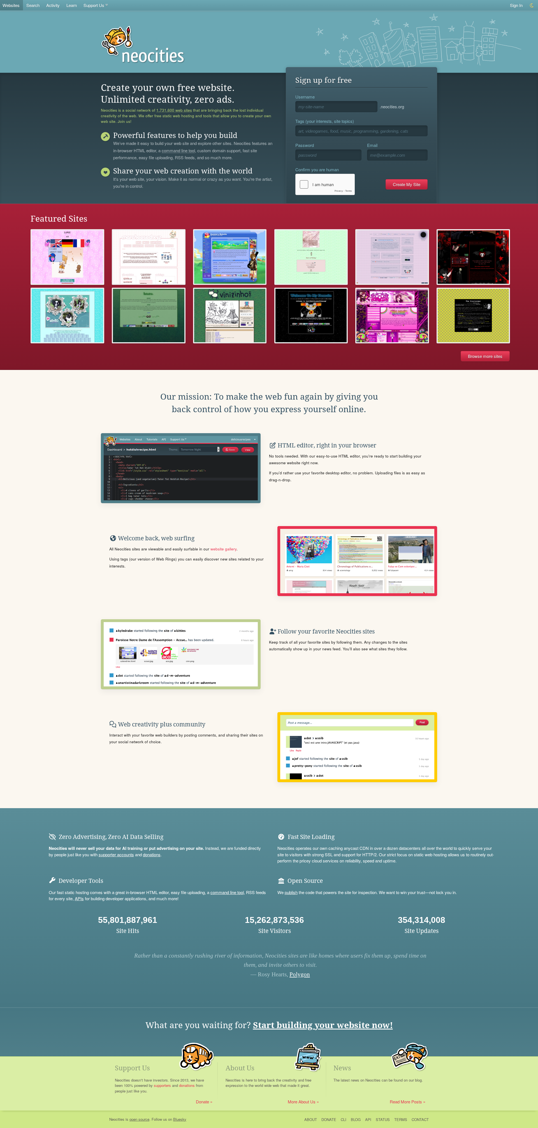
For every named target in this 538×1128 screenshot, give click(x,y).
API (368, 1119)
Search (33, 5)
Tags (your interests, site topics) (324, 121)
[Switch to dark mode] (532, 5)
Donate (202, 1101)
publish (291, 892)
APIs (79, 898)
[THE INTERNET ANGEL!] (148, 257)
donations (152, 854)
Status (383, 1119)
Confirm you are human (317, 169)
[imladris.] (148, 315)
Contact (420, 1119)
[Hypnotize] (311, 257)
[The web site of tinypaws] (67, 315)
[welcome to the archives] (473, 315)
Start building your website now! (323, 1025)
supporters (162, 1085)
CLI (343, 1119)
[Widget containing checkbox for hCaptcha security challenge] (325, 184)
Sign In (516, 5)
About (310, 1119)
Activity (53, 5)
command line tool (178, 151)
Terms (400, 1119)
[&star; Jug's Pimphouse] (392, 315)
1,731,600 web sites (174, 110)
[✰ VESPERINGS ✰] (473, 257)
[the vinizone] (230, 315)
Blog (356, 1119)
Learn (71, 5)
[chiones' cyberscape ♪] (392, 257)
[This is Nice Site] (67, 257)
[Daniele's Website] (230, 257)
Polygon (299, 974)
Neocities (116, 1119)
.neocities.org (392, 106)
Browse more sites (485, 356)
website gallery (223, 549)
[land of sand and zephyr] (311, 315)
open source (139, 1119)
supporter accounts (116, 854)
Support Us (94, 5)
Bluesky (179, 1119)
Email (372, 145)
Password (304, 145)
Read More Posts (406, 1101)
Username (305, 97)
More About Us (302, 1101)
